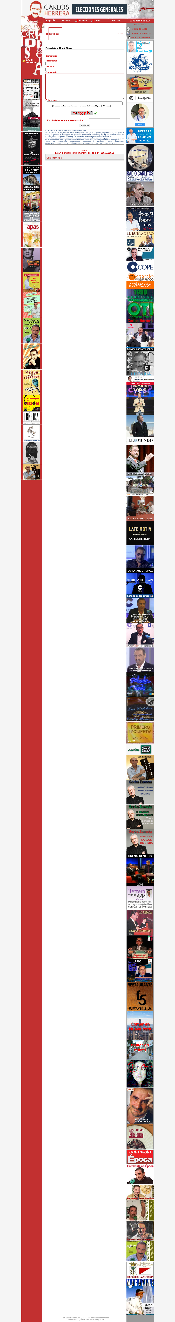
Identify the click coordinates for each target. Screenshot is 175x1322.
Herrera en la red (139, 29)
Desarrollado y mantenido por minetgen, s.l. (86, 1320)
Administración (140, 25)
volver (120, 34)
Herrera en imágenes (141, 33)
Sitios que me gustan (141, 37)
